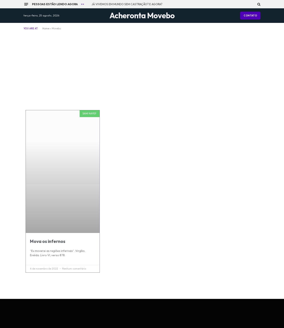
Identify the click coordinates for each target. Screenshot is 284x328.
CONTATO (250, 15)
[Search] (259, 4)
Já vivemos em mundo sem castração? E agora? (126, 4)
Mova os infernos (47, 241)
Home (45, 28)
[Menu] (26, 4)
